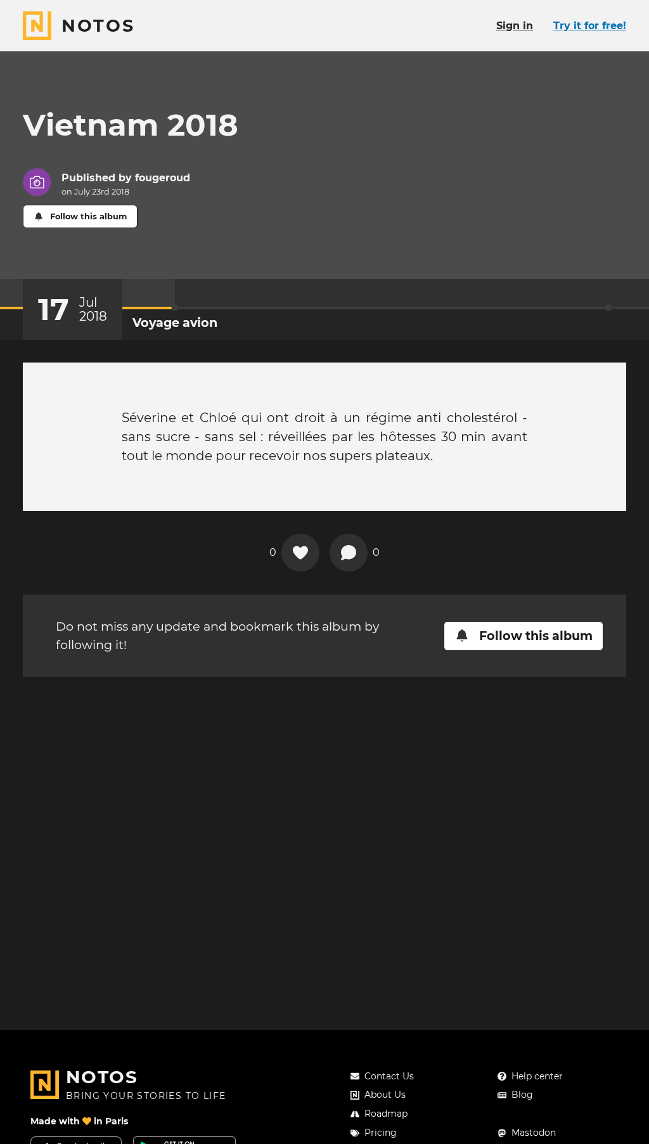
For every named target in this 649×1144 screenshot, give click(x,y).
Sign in (514, 26)
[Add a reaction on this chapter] (300, 553)
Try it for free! (589, 26)
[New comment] (349, 553)
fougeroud (162, 178)
